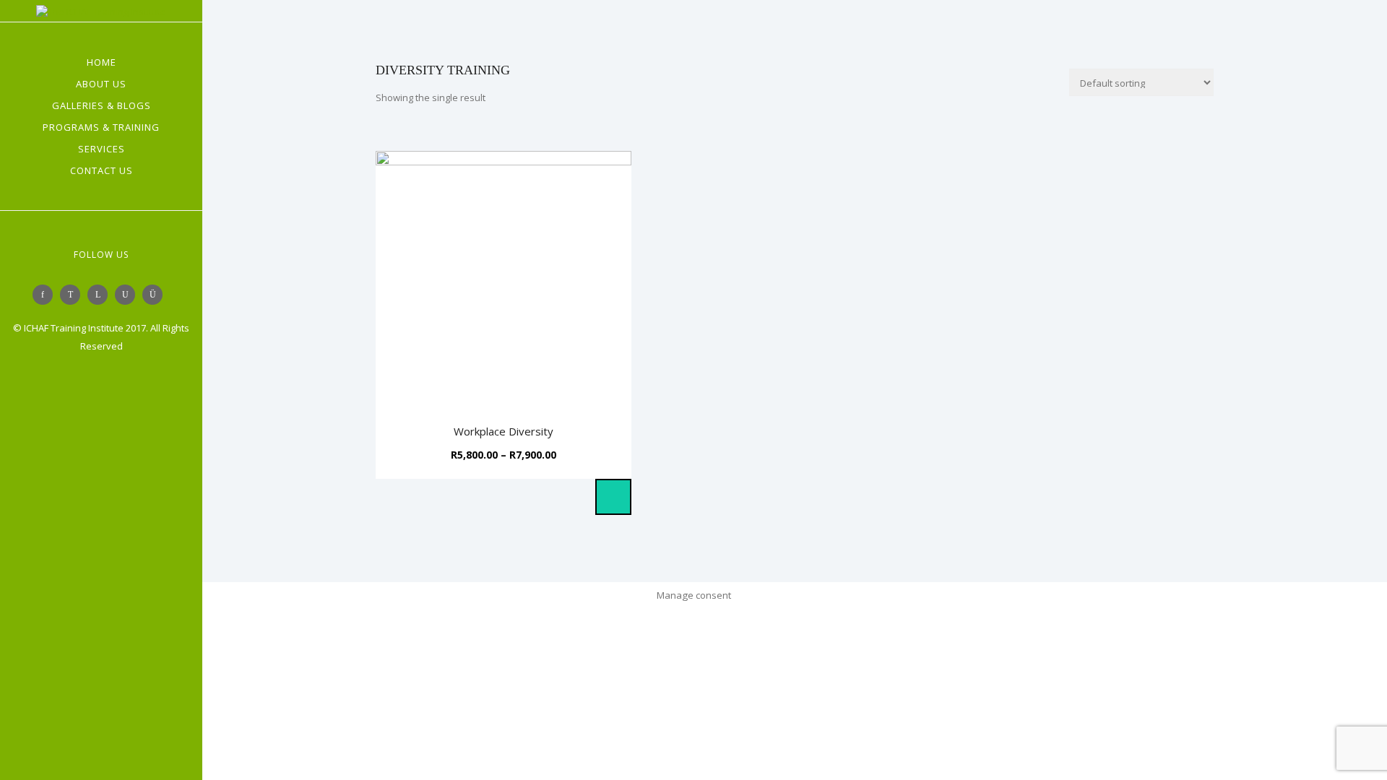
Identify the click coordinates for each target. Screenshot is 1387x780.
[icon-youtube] (128, 295)
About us (101, 83)
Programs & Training (101, 127)
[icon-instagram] (156, 295)
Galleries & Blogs (101, 105)
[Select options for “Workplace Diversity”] (613, 497)
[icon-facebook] (46, 295)
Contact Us (101, 170)
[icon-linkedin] (101, 295)
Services (101, 148)
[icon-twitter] (73, 295)
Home (101, 62)
